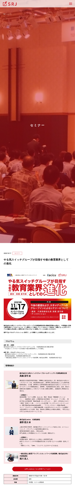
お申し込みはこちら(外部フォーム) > (37, 469)
